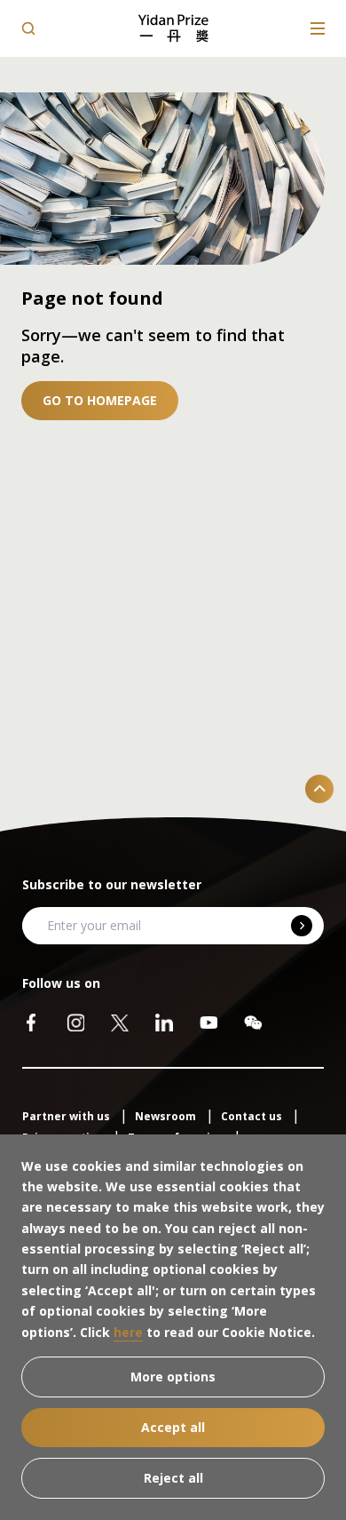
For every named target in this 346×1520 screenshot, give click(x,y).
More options (173, 1376)
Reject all (173, 1477)
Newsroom (167, 1116)
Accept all (173, 1427)
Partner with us (67, 1116)
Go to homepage (100, 400)
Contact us (253, 1116)
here (128, 1332)
